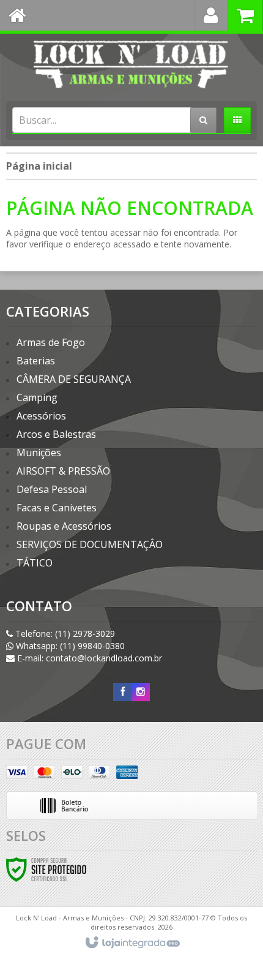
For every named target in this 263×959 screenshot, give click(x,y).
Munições (39, 452)
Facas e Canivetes (57, 507)
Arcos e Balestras (56, 434)
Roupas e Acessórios (64, 526)
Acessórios (41, 416)
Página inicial (39, 166)
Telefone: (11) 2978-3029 (64, 633)
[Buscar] (203, 120)
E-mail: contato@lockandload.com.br (88, 658)
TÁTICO (35, 563)
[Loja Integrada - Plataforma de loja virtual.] (132, 943)
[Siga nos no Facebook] (122, 692)
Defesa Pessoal (52, 489)
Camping (37, 397)
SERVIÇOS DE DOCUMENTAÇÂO (90, 544)
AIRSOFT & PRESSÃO (63, 471)
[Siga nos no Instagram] (141, 692)
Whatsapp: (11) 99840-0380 (69, 646)
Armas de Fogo (51, 342)
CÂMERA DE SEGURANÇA (74, 379)
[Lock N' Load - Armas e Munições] (131, 64)
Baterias (36, 360)
